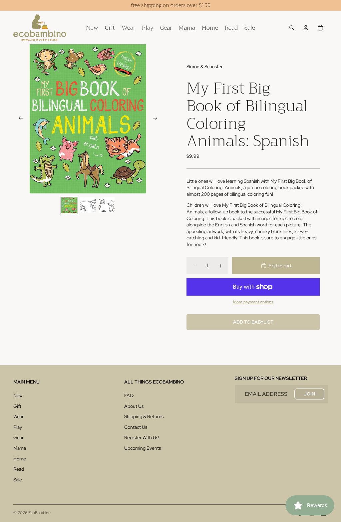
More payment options (253, 302)
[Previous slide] (18, 119)
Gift (17, 406)
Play (17, 427)
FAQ (129, 395)
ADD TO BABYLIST (253, 322)
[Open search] (291, 27)
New (18, 395)
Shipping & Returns (144, 416)
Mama (19, 448)
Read (18, 469)
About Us (134, 406)
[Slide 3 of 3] (107, 205)
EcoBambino (39, 512)
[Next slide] (157, 119)
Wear (18, 416)
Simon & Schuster (204, 67)
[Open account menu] (305, 27)
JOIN (309, 394)
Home (19, 459)
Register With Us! (141, 437)
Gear (18, 437)
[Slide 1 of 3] (69, 205)
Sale (17, 480)
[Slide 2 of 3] (88, 205)
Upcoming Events (142, 448)
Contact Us (135, 427)
